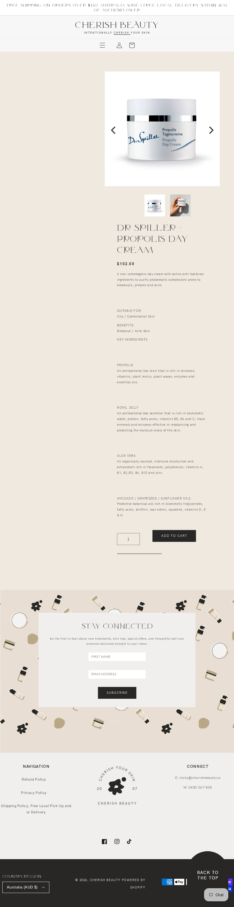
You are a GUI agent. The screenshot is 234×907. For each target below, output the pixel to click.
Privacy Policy (34, 793)
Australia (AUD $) (22, 887)
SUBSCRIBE (117, 693)
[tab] (139, 553)
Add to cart (174, 536)
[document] (162, 130)
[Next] (210, 130)
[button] (102, 45)
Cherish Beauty (105, 880)
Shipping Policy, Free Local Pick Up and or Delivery (36, 809)
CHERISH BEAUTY (117, 24)
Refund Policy (34, 779)
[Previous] (114, 130)
